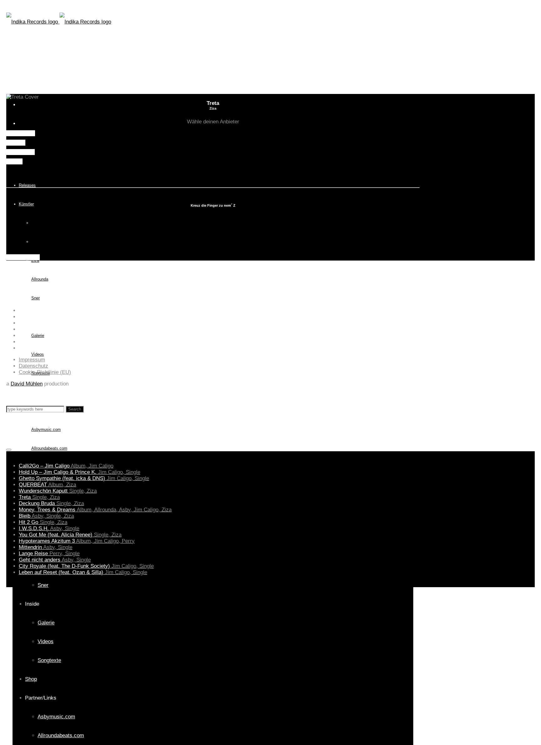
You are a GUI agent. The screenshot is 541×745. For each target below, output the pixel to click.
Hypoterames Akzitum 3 (77, 541)
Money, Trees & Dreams (95, 510)
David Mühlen (27, 384)
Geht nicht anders (55, 560)
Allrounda (39, 279)
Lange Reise (49, 553)
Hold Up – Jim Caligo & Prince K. (79, 472)
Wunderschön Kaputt (58, 491)
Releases (27, 185)
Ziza (35, 260)
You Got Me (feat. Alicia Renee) (70, 535)
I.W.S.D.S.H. (49, 528)
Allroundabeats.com (49, 448)
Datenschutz (33, 366)
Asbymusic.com (56, 717)
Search (74, 409)
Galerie (37, 335)
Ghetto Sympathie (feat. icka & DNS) (84, 478)
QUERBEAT (47, 485)
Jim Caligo (40, 222)
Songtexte (49, 660)
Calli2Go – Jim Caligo (66, 466)
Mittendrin (45, 547)
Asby (36, 241)
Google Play (20, 152)
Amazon (15, 143)
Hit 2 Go (43, 522)
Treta (39, 497)
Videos (37, 354)
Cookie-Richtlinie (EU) (45, 372)
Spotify (14, 161)
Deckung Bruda (51, 503)
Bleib (46, 516)
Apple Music (20, 133)
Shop (23, 392)
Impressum (32, 360)
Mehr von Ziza (23, 257)
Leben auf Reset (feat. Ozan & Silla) (83, 572)
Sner (35, 298)
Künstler (26, 204)
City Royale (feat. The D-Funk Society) (86, 566)
